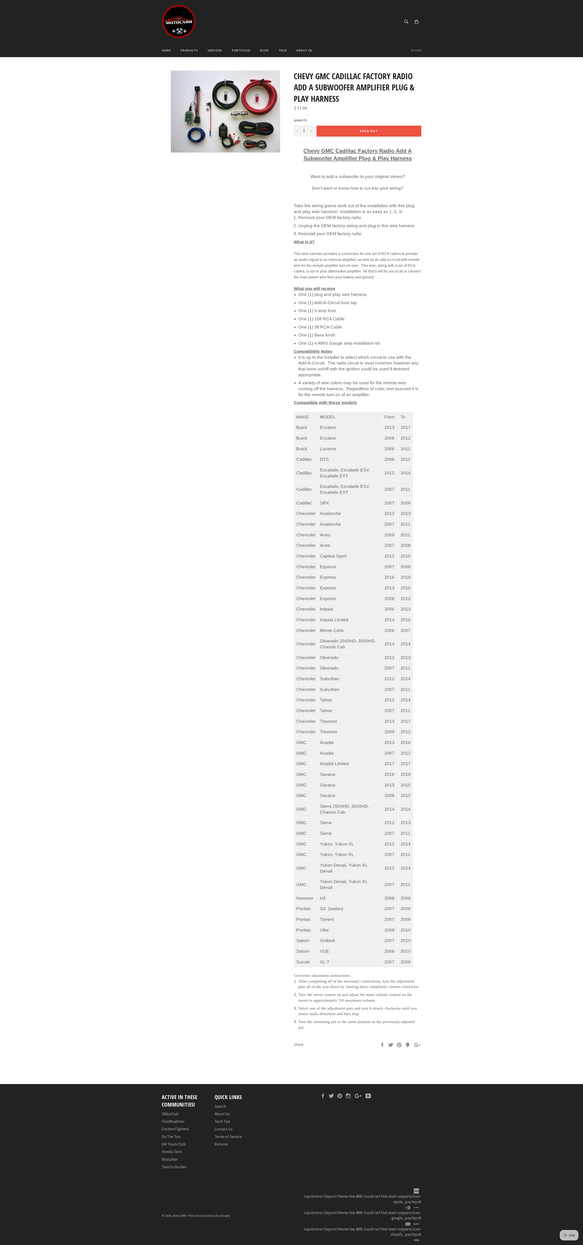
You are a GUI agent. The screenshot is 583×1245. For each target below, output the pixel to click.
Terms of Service (228, 1136)
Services (214, 50)
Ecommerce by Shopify (215, 1216)
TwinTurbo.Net (174, 1166)
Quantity (300, 120)
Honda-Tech (172, 1151)
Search (220, 1106)
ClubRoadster (173, 1121)
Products (189, 50)
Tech (282, 50)
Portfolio (241, 50)
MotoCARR (180, 1216)
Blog (264, 50)
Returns (221, 1144)
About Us (304, 50)
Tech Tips (222, 1121)
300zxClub (170, 1113)
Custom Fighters (175, 1128)
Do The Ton (171, 1136)
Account (416, 50)
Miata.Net (170, 1159)
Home (166, 50)
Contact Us (224, 1129)
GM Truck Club (174, 1144)
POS (191, 1216)
